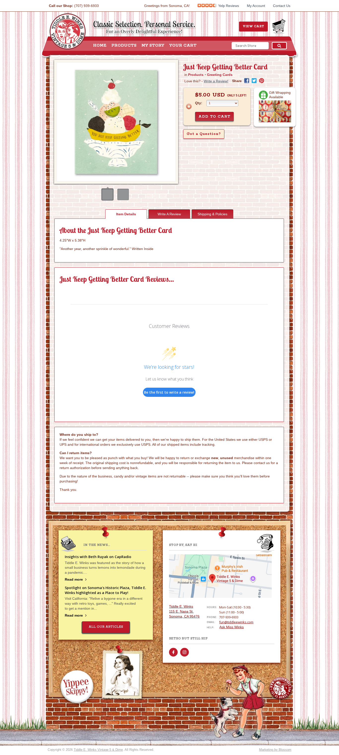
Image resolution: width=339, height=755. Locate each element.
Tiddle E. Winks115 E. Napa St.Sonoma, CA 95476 (184, 611)
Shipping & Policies (212, 214)
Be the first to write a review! (169, 392)
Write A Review (169, 214)
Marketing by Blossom (275, 750)
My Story (152, 45)
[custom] (173, 652)
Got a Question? (204, 134)
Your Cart (183, 45)
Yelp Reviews (228, 6)
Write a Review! (216, 81)
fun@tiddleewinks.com (236, 622)
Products (123, 45)
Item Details (126, 214)
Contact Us (281, 6)
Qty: (198, 103)
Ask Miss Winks (231, 627)
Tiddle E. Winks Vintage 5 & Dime (98, 750)
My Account (256, 6)
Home (99, 45)
